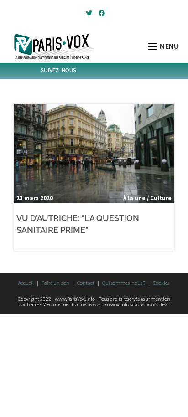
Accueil (26, 282)
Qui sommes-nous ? (123, 282)
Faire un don (55, 282)
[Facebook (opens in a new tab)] (100, 13)
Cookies (161, 282)
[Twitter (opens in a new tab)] (89, 13)
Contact (85, 282)
